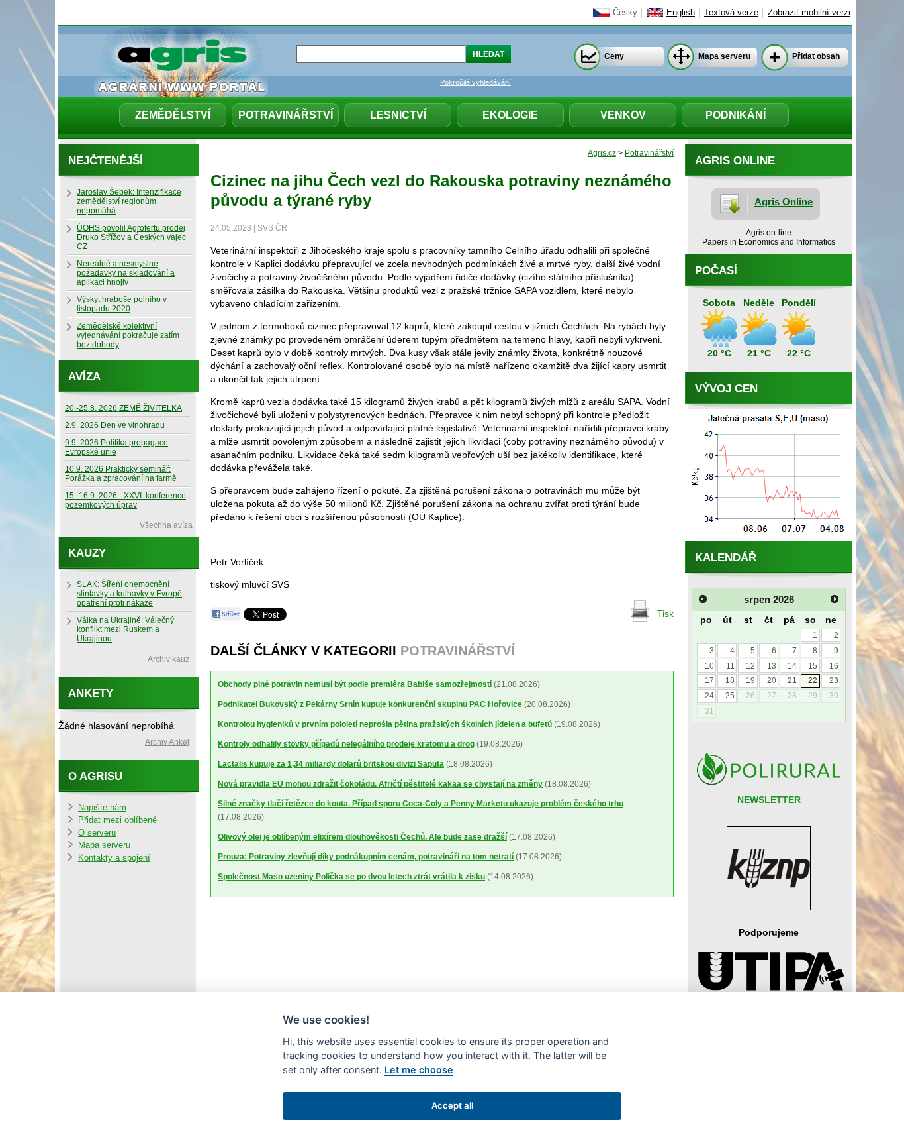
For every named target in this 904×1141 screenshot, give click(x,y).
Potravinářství (285, 115)
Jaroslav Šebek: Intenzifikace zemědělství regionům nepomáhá (129, 201)
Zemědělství (172, 115)
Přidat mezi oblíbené (117, 820)
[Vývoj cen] (768, 538)
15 (812, 666)
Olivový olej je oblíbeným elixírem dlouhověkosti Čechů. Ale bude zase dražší (362, 837)
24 (709, 695)
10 (709, 666)
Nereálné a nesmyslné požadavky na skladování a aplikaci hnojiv (126, 273)
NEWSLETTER (769, 799)
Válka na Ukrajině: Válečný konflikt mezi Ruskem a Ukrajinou (125, 629)
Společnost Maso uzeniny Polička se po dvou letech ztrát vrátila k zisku (351, 876)
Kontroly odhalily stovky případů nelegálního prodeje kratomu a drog (346, 744)
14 (792, 666)
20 (771, 680)
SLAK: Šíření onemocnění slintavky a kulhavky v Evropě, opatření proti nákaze (130, 594)
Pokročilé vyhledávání (475, 82)
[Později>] (834, 599)
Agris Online (783, 201)
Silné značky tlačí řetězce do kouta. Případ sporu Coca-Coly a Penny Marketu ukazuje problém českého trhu (420, 803)
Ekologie (510, 115)
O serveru (97, 833)
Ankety (90, 693)
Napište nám (102, 807)
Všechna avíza (166, 525)
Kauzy (87, 553)
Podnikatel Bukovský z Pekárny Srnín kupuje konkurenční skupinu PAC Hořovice (370, 704)
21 (792, 680)
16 (833, 666)
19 (750, 680)
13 (771, 666)
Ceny (614, 56)
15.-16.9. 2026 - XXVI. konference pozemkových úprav (125, 500)
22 (812, 680)
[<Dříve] (703, 599)
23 (833, 680)
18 (730, 680)
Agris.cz (602, 153)
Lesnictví (398, 115)
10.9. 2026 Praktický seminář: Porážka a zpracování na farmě (121, 473)
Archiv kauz (168, 659)
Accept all (452, 1105)
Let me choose (418, 1069)
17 (709, 680)
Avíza (84, 376)
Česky (625, 12)
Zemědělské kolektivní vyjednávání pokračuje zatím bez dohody (128, 335)
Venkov (623, 115)
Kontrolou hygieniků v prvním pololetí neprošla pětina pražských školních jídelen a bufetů (385, 724)
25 (730, 695)
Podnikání (735, 115)
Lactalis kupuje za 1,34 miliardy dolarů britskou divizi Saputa (331, 764)
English (680, 12)
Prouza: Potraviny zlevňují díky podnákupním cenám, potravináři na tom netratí (366, 856)
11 (730, 666)
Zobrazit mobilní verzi (809, 12)
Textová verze (731, 12)
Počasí (716, 270)
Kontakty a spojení (114, 858)
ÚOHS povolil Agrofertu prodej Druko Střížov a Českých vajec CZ (131, 237)
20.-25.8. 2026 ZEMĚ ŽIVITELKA (123, 408)
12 (750, 666)
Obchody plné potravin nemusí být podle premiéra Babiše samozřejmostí (355, 684)
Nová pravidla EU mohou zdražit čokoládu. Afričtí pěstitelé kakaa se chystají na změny (380, 783)
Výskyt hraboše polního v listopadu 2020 (122, 304)
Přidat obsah (816, 56)
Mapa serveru (724, 56)
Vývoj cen (726, 388)
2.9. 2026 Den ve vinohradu (115, 425)
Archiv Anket (167, 742)
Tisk (665, 613)
